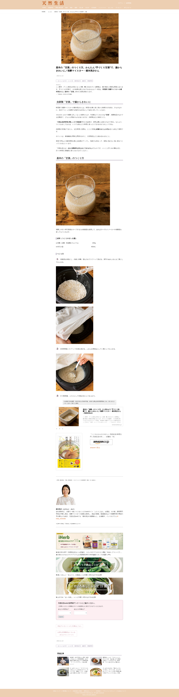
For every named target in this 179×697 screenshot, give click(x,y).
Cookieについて (121, 691)
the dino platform (91, 695)
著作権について (67, 691)
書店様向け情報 (77, 691)
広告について (56, 691)
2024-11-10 (60, 76)
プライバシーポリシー (109, 691)
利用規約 (98, 691)
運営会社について (89, 691)
